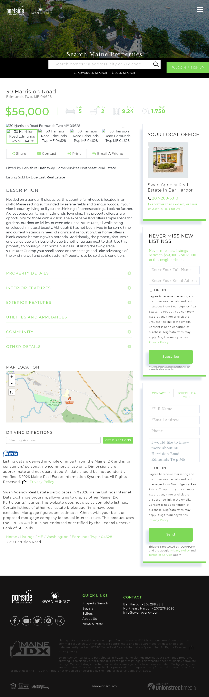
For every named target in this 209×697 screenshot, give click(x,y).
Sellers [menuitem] (87, 613)
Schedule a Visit (187, 395)
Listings (27, 537)
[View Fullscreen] (12, 392)
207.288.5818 (153, 604)
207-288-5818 (165, 198)
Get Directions (118, 440)
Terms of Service (161, 554)
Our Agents (172, 209)
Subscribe (170, 357)
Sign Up (197, 67)
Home (11, 537)
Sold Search (125, 72)
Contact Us (155, 209)
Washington (58, 537)
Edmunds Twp (85, 537)
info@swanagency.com (141, 612)
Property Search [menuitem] (95, 603)
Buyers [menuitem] (87, 608)
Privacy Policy (42, 482)
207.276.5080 (164, 608)
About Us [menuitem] (89, 619)
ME (40, 537)
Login (181, 67)
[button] (155, 64)
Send (170, 534)
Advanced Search (92, 72)
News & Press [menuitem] (92, 624)
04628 (106, 537)
